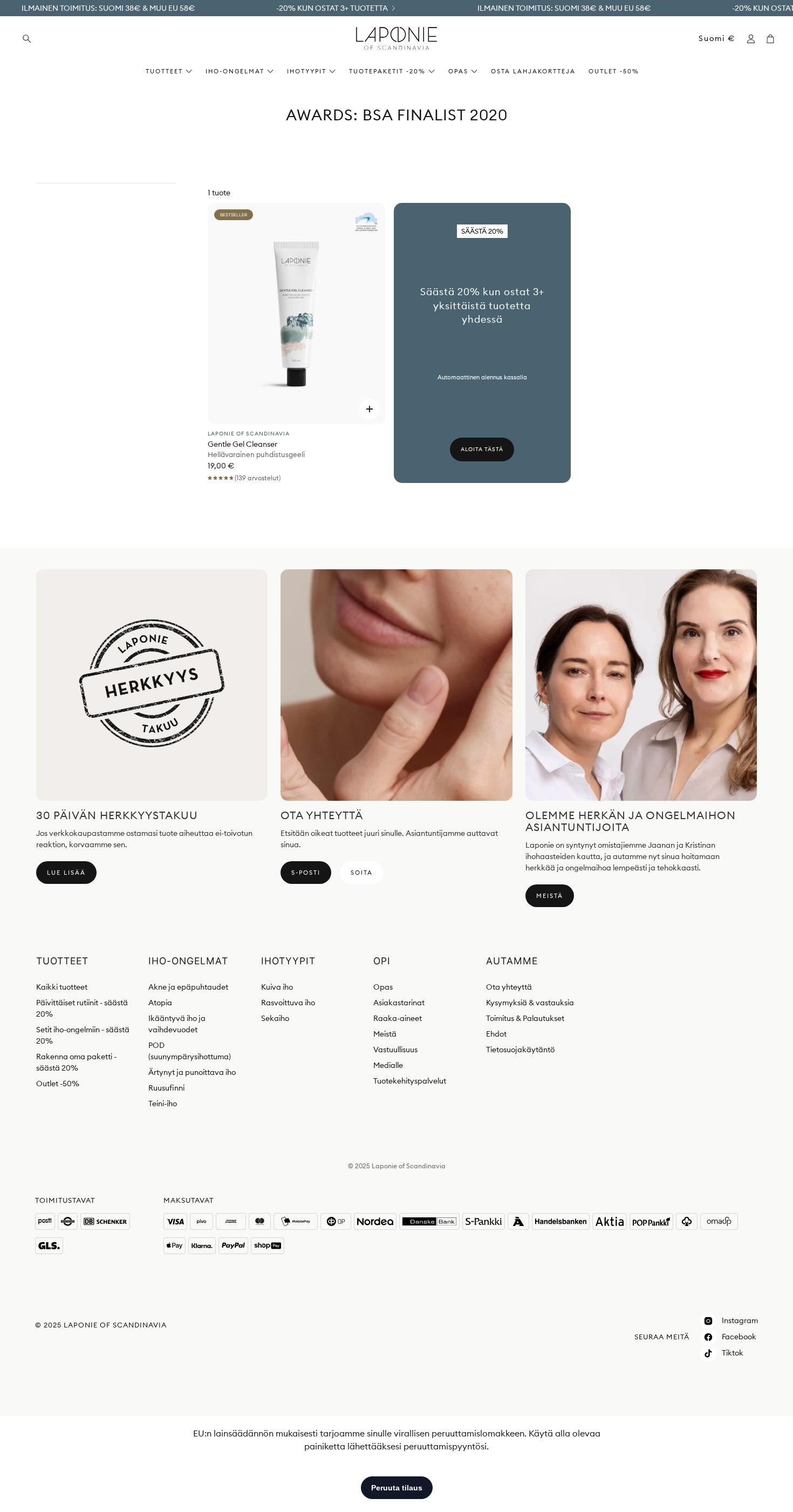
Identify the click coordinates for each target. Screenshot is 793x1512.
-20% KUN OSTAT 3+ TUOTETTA (332, 8)
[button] (92, 39)
